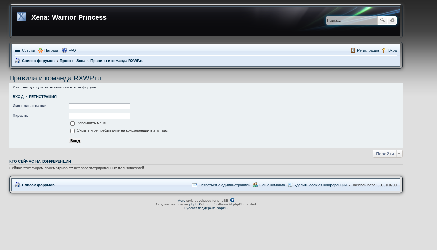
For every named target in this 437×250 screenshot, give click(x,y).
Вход (18, 97)
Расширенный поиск (392, 20)
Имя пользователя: (31, 106)
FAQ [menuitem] (72, 50)
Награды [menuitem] (51, 50)
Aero (181, 200)
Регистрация (43, 97)
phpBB (194, 204)
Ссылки (28, 50)
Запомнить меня (91, 123)
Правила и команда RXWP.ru (117, 61)
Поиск (382, 20)
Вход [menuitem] (392, 50)
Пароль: (20, 115)
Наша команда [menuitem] (272, 185)
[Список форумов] (22, 16)
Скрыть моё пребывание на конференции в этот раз (122, 130)
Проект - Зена (72, 61)
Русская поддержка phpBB (206, 208)
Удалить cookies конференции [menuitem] (320, 185)
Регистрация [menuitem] (368, 50)
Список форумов (38, 61)
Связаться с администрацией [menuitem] (224, 185)
